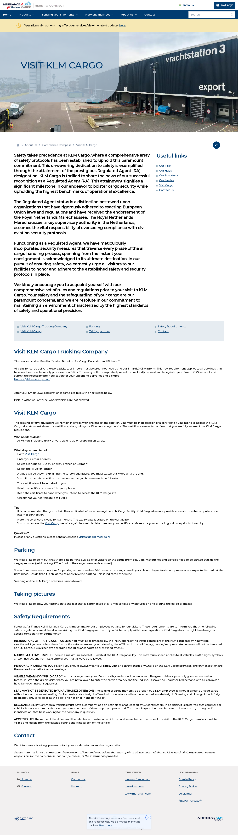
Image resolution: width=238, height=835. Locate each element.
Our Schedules (168, 175)
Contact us (166, 190)
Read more (105, 825)
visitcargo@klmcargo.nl (94, 536)
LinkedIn (26, 779)
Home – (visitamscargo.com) (32, 379)
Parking (94, 326)
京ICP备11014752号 (190, 800)
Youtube (26, 786)
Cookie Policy (187, 779)
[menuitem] (7, 14)
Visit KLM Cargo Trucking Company (44, 326)
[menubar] (79, 14)
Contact (163, 331)
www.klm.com (134, 786)
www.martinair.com (138, 793)
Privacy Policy (188, 786)
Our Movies (166, 180)
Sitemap (76, 786)
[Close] (148, 817)
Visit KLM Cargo (31, 331)
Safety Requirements (172, 326)
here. (122, 25)
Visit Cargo (166, 185)
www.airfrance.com (137, 779)
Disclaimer (186, 793)
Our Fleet (165, 165)
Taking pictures (99, 331)
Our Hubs (165, 170)
